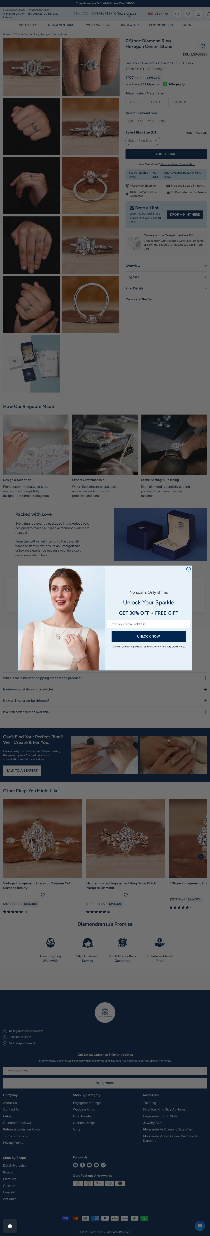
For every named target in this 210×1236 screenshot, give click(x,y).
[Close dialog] (188, 569)
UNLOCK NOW (148, 636)
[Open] (10, 1226)
